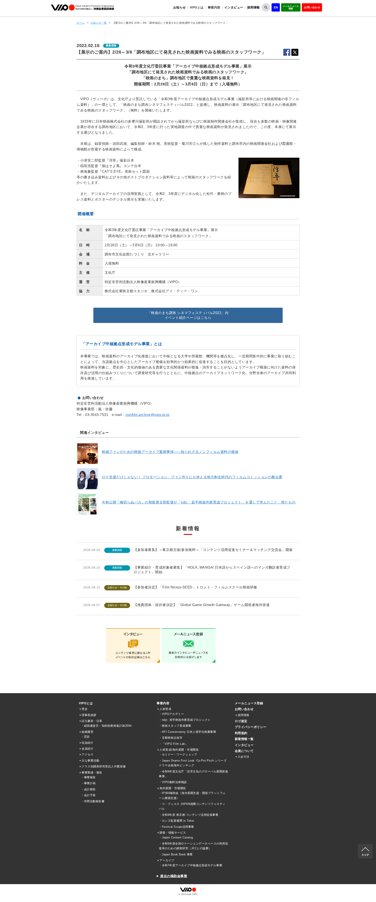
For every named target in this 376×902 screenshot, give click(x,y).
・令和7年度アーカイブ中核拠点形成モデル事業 (190, 865)
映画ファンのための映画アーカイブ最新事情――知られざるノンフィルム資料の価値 (170, 452)
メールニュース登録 (291, 7)
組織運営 (87, 731)
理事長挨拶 (89, 715)
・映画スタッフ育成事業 (175, 725)
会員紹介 (87, 748)
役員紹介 (87, 742)
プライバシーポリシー (250, 727)
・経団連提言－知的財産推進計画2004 (106, 725)
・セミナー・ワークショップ (178, 754)
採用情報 (253, 7)
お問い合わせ (312, 7)
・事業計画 (88, 783)
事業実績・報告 (92, 772)
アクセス (87, 754)
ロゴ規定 (241, 721)
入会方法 (243, 756)
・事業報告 (88, 777)
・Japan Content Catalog (176, 837)
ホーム (81, 22)
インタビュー (233, 7)
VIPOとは (86, 703)
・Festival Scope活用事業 (176, 826)
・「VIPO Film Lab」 (173, 743)
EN (276, 7)
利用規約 (241, 733)
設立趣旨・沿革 (92, 721)
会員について (244, 751)
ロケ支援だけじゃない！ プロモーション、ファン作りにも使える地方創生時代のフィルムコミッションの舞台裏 (192, 477)
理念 (84, 709)
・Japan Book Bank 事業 (176, 854)
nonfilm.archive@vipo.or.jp (147, 415)
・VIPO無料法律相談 (173, 782)
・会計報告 (88, 789)
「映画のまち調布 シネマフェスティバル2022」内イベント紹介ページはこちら (188, 315)
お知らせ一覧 (99, 22)
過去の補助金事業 (173, 876)
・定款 (85, 736)
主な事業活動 (90, 760)
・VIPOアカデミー (171, 714)
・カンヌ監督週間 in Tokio (176, 820)
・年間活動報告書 (92, 801)
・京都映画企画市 (170, 737)
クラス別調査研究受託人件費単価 (104, 766)
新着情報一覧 (244, 739)
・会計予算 (88, 795)
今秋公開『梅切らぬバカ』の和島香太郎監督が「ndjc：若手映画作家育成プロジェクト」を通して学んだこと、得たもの (198, 502)
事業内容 (163, 703)
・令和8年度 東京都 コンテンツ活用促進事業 (188, 814)
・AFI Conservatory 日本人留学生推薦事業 (187, 731)
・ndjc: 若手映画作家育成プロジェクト (185, 719)
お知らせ (179, 7)
